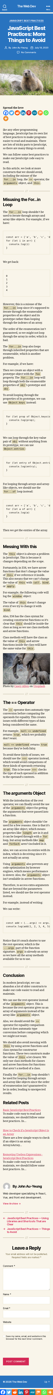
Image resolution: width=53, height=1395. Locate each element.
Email (6, 1308)
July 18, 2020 (41, 47)
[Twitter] (11, 112)
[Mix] (40, 112)
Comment (9, 1266)
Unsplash (39, 686)
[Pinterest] (28, 112)
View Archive (12, 1203)
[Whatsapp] (46, 112)
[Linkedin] (23, 112)
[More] (5, 118)
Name (7, 1294)
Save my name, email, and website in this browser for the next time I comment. (26, 1337)
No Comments (28, 52)
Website (7, 1322)
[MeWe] (34, 112)
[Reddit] (17, 112)
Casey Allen (21, 686)
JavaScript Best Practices (26, 20)
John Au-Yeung (20, 47)
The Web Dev (26, 6)
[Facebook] (5, 112)
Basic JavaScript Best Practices (22, 1110)
